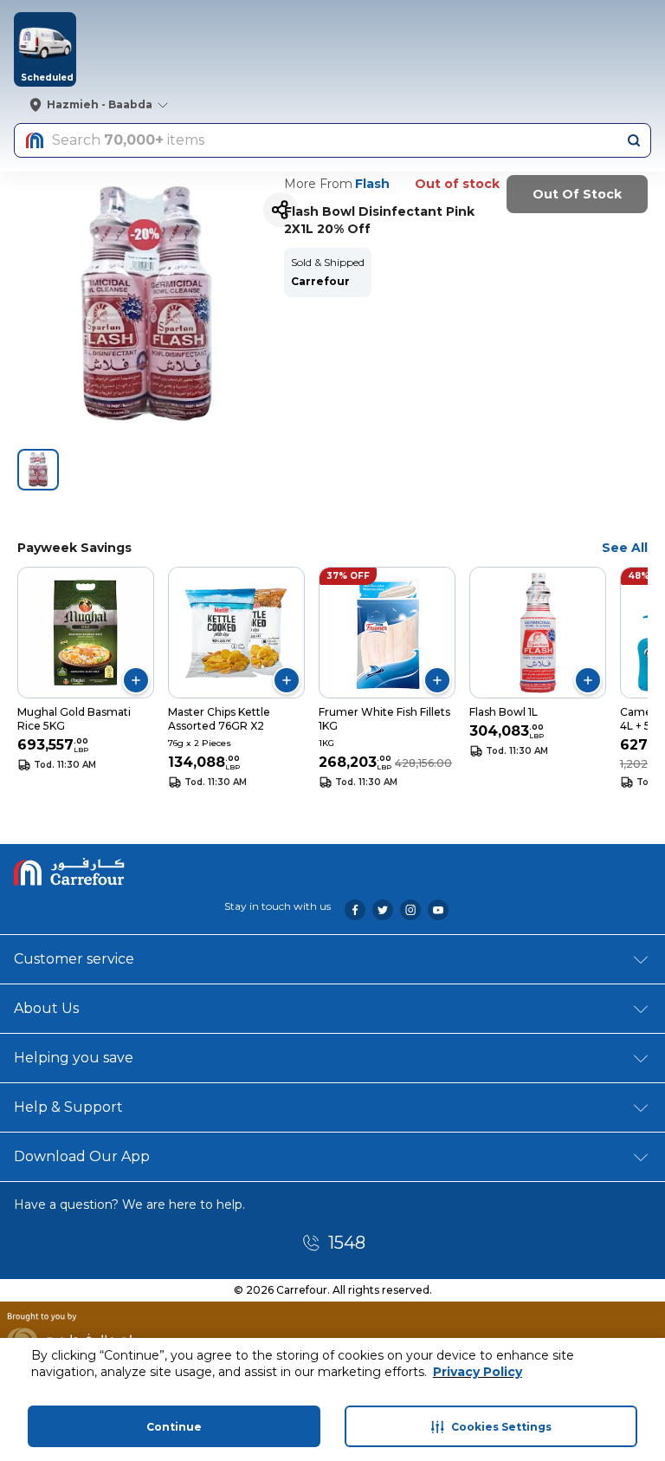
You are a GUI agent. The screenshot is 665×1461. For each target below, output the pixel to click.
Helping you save (73, 1057)
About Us (46, 1008)
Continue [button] (174, 1426)
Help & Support (68, 1107)
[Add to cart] (136, 680)
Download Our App (82, 1156)
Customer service (74, 959)
